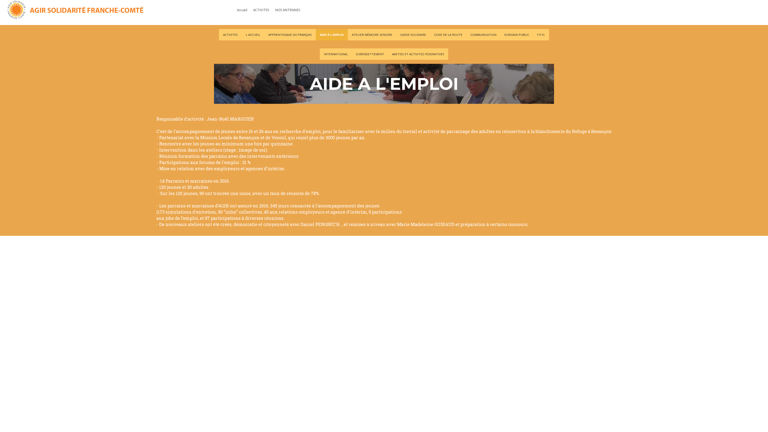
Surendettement (370, 54)
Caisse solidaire (413, 35)
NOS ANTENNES (287, 10)
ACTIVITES (261, 10)
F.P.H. (541, 35)
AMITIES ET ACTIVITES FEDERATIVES (418, 54)
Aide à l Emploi (332, 35)
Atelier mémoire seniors (372, 35)
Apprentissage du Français (290, 35)
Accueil (242, 10)
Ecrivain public (516, 35)
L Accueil (253, 35)
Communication (483, 35)
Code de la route (448, 35)
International (336, 54)
